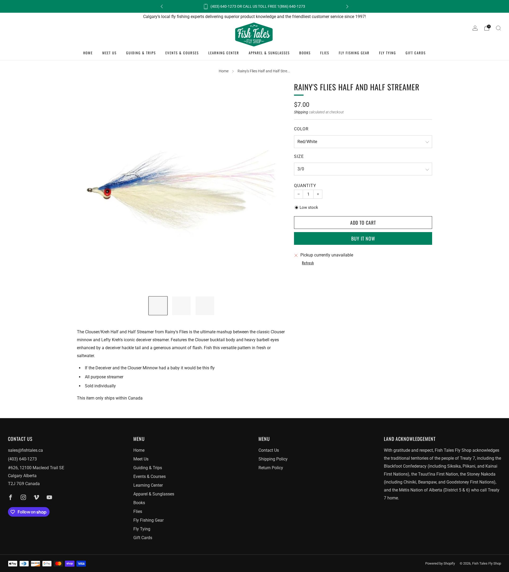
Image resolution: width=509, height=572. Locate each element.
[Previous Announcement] (161, 6)
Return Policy (270, 467)
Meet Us (109, 52)
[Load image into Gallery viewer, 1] (158, 305)
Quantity (305, 185)
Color (301, 128)
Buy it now (363, 238)
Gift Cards (416, 52)
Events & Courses (182, 52)
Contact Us (268, 450)
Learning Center (223, 52)
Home (88, 52)
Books (305, 52)
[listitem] (254, 6)
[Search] (498, 28)
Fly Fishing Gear (354, 52)
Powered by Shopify (440, 563)
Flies (324, 52)
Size (299, 156)
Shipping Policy (273, 459)
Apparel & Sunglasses (269, 52)
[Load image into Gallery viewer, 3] (204, 305)
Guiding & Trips (141, 52)
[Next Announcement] (347, 6)
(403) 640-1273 (22, 459)
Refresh (308, 263)
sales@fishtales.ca (25, 450)
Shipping (301, 112)
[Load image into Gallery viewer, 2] (181, 305)
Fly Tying (387, 52)
